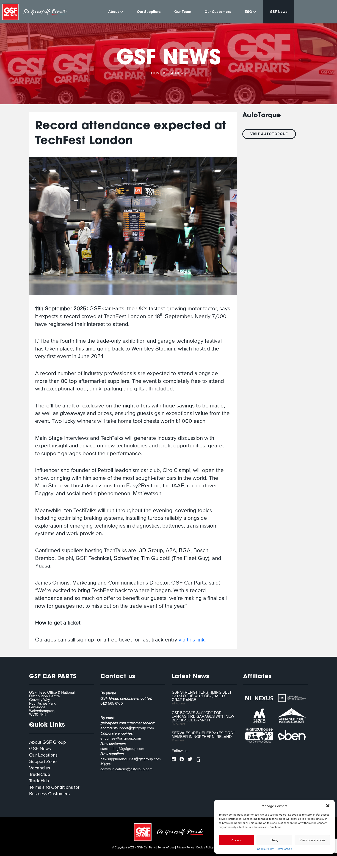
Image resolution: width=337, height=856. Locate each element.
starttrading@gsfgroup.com (122, 748)
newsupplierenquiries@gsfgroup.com (130, 759)
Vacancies (39, 767)
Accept (236, 840)
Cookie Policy (265, 849)
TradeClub (39, 774)
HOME (156, 73)
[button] (328, 805)
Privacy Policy (185, 847)
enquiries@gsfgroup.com (120, 738)
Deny (274, 840)
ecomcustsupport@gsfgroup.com (127, 728)
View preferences (312, 840)
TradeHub (39, 780)
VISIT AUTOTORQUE (269, 134)
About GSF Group (47, 742)
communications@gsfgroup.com (126, 769)
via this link (191, 639)
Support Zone (43, 761)
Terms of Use (284, 849)
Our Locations (43, 754)
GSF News (40, 748)
